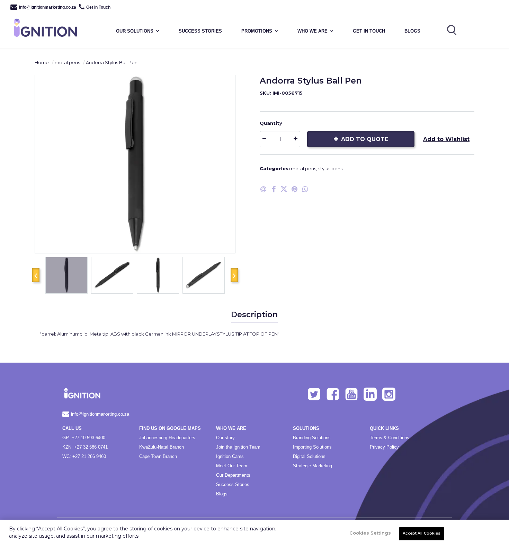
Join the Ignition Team (238, 447)
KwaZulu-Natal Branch (161, 447)
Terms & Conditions (389, 437)
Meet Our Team (231, 465)
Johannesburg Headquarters (167, 437)
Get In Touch (98, 7)
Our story (225, 437)
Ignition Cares (230, 456)
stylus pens (330, 168)
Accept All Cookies (421, 533)
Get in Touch (369, 31)
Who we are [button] (312, 31)
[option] (135, 164)
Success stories (200, 31)
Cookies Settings (370, 533)
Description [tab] (254, 314)
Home (42, 62)
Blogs (412, 31)
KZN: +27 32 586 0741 (85, 447)
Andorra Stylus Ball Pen (111, 62)
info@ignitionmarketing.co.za (47, 7)
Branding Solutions (312, 437)
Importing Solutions (312, 447)
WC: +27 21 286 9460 (84, 456)
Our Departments (233, 475)
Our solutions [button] (134, 31)
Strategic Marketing (312, 465)
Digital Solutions (309, 456)
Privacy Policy (384, 447)
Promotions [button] (256, 31)
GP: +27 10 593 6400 (83, 437)
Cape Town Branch (158, 456)
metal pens (67, 62)
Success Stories (232, 484)
